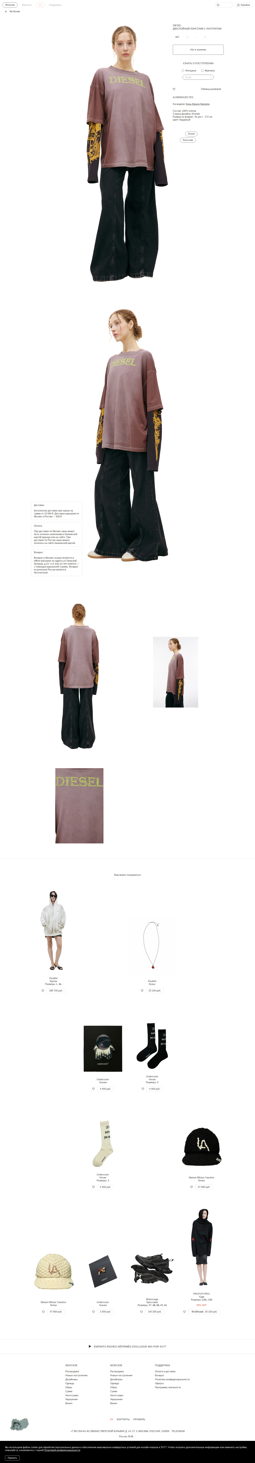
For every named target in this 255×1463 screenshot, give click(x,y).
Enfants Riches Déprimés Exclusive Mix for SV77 (130, 1346)
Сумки (68, 1391)
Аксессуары (72, 1395)
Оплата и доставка (165, 1371)
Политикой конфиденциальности (62, 1450)
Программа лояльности (168, 1387)
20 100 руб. (204, 1311)
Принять (12, 1458)
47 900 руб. (204, 1187)
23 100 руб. (155, 990)
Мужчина (210, 70)
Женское (10, 5)
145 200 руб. (154, 1311)
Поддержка (55, 5)
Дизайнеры (71, 1379)
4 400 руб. (105, 1089)
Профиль (139, 1419)
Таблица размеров (211, 89)
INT (177, 37)
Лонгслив (188, 140)
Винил (68, 1403)
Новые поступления (76, 1375)
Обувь (68, 1387)
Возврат (159, 1375)
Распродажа (72, 1371)
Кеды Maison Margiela (198, 104)
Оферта (159, 1383)
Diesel (177, 25)
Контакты (123, 1419)
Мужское (27, 5)
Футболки (15, 11)
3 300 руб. (105, 1311)
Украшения (71, 1399)
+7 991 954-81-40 (80, 1431)
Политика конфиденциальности (172, 1379)
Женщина (190, 70)
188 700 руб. (56, 990)
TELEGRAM (178, 1431)
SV (40, 5)
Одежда (69, 1383)
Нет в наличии (198, 49)
